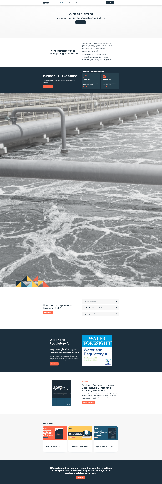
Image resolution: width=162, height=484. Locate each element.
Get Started (47, 312)
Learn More (86, 86)
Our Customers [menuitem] (63, 2)
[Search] (103, 2)
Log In (116, 2)
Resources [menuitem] (71, 2)
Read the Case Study (88, 402)
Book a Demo (110, 2)
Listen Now (53, 363)
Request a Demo (80, 22)
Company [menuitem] (78, 2)
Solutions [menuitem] (56, 2)
